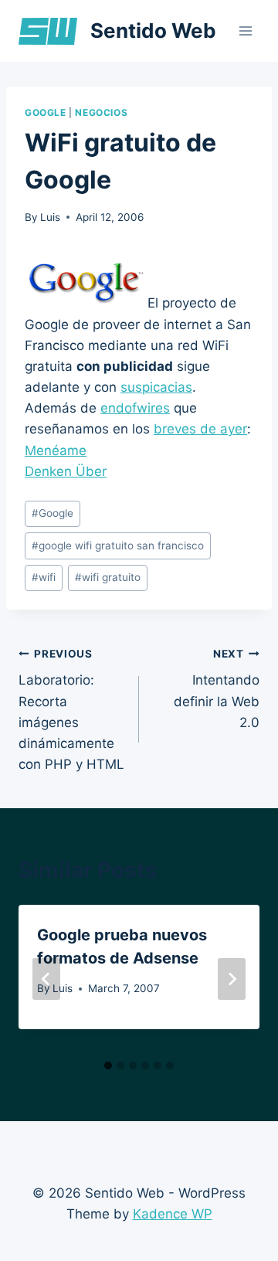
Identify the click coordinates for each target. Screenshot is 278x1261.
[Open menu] (245, 30)
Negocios (101, 112)
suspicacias (156, 387)
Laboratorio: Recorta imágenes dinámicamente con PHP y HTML (71, 709)
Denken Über (66, 471)
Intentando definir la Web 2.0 (216, 688)
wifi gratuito (108, 577)
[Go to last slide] (46, 979)
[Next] (232, 979)
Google (45, 112)
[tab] (108, 1065)
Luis (50, 217)
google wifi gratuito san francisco (118, 545)
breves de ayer (200, 429)
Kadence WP (172, 1214)
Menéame (55, 450)
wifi (44, 577)
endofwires (135, 408)
